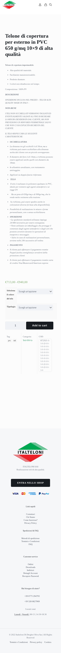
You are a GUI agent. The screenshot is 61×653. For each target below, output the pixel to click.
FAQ (30, 544)
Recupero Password (30, 576)
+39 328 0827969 (32, 601)
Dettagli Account (30, 573)
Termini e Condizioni (30, 541)
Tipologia (11, 306)
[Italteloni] (9, 5)
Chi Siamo (30, 517)
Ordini (30, 564)
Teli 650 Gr (27, 340)
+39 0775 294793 (32, 596)
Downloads (30, 567)
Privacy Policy (30, 523)
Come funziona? (31, 520)
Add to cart (39, 325)
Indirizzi (30, 570)
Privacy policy (36, 642)
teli (15, 341)
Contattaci (30, 514)
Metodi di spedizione (30, 538)
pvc (9, 341)
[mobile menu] (56, 4)
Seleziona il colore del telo (11, 294)
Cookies (47, 642)
